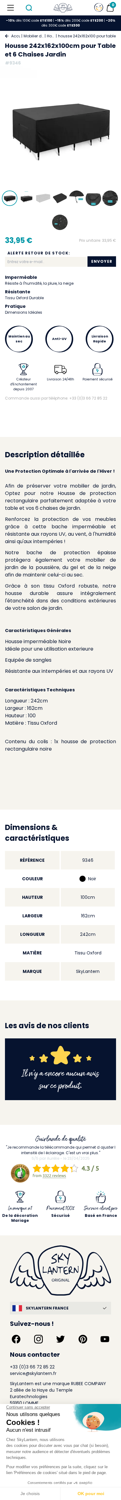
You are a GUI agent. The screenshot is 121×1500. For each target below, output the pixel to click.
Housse (51, 36)
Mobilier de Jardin (33, 36)
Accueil (15, 36)
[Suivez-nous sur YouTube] (105, 1339)
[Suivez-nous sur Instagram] (38, 1339)
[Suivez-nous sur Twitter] (60, 1339)
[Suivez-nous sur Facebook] (16, 1339)
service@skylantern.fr (33, 1373)
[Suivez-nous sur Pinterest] (83, 1339)
